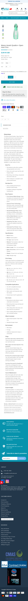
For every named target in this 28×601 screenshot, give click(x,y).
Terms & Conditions (6, 512)
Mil (7, 94)
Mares (7, 17)
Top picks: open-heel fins (19, 95)
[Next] (24, 31)
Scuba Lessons (4, 534)
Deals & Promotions (6, 532)
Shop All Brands (5, 528)
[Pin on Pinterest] (8, 119)
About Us (3, 508)
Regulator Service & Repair (8, 540)
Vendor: (3, 59)
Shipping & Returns (6, 504)
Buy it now (12, 82)
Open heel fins (11, 94)
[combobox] (18, 13)
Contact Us (3, 500)
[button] (4, 49)
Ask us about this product (9, 100)
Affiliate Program (5, 544)
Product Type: (4, 55)
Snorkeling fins (9, 95)
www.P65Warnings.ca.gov (9, 412)
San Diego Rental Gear (6, 538)
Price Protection (5, 506)
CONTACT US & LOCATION (14, 1)
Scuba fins (18, 94)
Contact (3, 467)
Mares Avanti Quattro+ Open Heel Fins (18, 17)
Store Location (4, 502)
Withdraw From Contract (7, 519)
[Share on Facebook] (2, 119)
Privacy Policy (4, 516)
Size (2, 66)
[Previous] (8, 31)
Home (2, 17)
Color (2, 63)
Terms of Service (5, 514)
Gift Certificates (5, 530)
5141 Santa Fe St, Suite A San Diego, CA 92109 (7, 476)
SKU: (2, 57)
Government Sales (5, 542)
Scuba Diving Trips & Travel (8, 536)
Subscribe (21, 458)
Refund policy (4, 510)
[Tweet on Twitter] (5, 119)
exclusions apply (14, 4)
